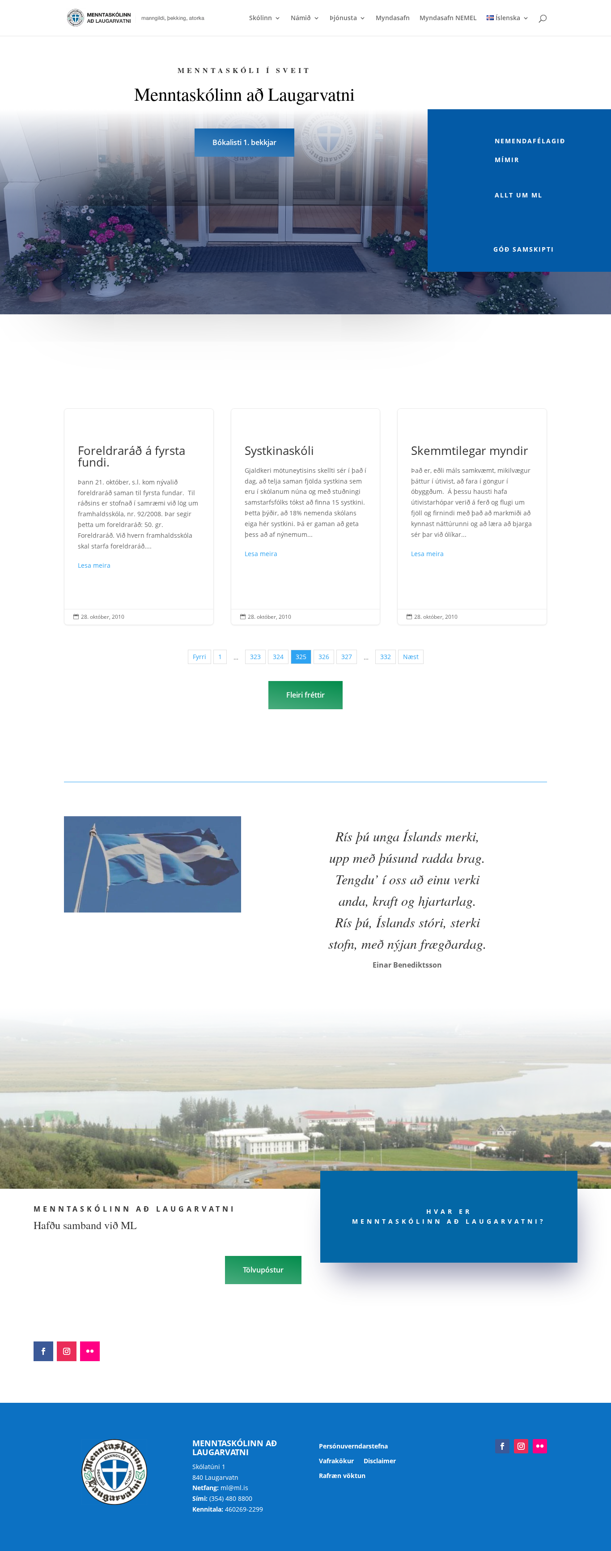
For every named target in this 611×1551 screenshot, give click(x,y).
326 (323, 656)
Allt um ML (519, 195)
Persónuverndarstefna (353, 1446)
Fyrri (199, 656)
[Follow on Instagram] (66, 1351)
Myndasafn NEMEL (448, 18)
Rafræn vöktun (342, 1476)
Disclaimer (380, 1461)
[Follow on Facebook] (43, 1351)
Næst (411, 656)
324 (278, 656)
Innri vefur (382, 286)
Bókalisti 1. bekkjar (244, 142)
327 (346, 656)
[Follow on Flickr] (90, 1351)
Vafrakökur (336, 1461)
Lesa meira (94, 565)
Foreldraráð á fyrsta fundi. (138, 517)
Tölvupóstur (263, 1270)
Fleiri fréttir (305, 695)
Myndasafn (393, 18)
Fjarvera (107, 286)
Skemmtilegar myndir (472, 517)
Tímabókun (290, 286)
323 (255, 656)
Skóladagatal (198, 286)
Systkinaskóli (305, 517)
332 (385, 656)
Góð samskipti (523, 249)
